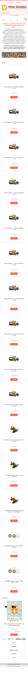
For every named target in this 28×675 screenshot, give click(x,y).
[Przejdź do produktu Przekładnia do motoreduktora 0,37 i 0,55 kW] (14, 429)
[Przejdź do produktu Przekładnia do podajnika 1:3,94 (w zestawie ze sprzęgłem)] (14, 500)
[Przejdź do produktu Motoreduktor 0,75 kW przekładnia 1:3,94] (14, 112)
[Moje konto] (17, 19)
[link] (14, 55)
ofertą (13, 47)
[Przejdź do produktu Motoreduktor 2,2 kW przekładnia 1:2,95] (14, 288)
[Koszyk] (24, 19)
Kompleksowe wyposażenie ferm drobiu (14, 26)
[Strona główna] (14, 7)
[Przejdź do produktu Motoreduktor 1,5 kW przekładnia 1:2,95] (14, 217)
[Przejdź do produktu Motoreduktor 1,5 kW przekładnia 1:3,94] (14, 253)
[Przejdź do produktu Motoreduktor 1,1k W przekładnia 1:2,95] (14, 182)
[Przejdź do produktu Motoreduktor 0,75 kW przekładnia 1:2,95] (14, 76)
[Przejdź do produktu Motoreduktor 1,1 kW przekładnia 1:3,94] (14, 147)
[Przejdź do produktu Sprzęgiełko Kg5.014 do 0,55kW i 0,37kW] (14, 535)
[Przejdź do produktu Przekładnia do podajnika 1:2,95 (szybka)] (14, 465)
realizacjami (6, 47)
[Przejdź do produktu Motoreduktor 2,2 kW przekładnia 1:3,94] (14, 323)
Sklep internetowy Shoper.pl (14, 666)
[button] (3, 19)
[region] (14, 55)
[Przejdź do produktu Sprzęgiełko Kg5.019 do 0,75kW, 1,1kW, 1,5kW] (14, 570)
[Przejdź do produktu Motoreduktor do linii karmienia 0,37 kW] (14, 359)
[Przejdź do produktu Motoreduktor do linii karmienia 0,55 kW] (14, 394)
